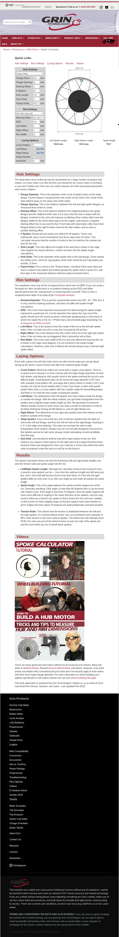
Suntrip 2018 (16, 795)
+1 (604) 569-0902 (86, 7)
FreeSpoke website (64, 295)
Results (69, 63)
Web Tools (32, 49)
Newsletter (15, 858)
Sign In (48, 7)
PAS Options (16, 782)
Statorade (14, 735)
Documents (15, 760)
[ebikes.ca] (61, 22)
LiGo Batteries (16, 722)
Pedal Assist (15, 773)
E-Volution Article (18, 790)
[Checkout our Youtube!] (106, 7)
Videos (80, 63)
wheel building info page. (84, 678)
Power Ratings (17, 768)
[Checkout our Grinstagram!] (101, 7)
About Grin (15, 833)
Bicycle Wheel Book (59, 668)
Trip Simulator (16, 810)
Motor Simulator (17, 806)
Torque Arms (15, 740)
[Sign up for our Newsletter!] (112, 7)
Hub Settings (21, 63)
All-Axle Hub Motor (19, 705)
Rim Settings (37, 63)
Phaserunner (16, 727)
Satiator (13, 731)
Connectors (15, 755)
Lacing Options (55, 63)
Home (6, 49)
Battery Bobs (16, 714)
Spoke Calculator (18, 819)
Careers (13, 852)
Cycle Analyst (16, 718)
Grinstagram (19, 865)
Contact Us (15, 839)
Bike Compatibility (18, 751)
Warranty (14, 845)
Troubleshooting (17, 777)
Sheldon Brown (31, 668)
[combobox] (17, 22)
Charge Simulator (18, 823)
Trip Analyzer (16, 814)
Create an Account (31, 7)
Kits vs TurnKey (17, 764)
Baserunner (15, 709)
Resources (18, 49)
